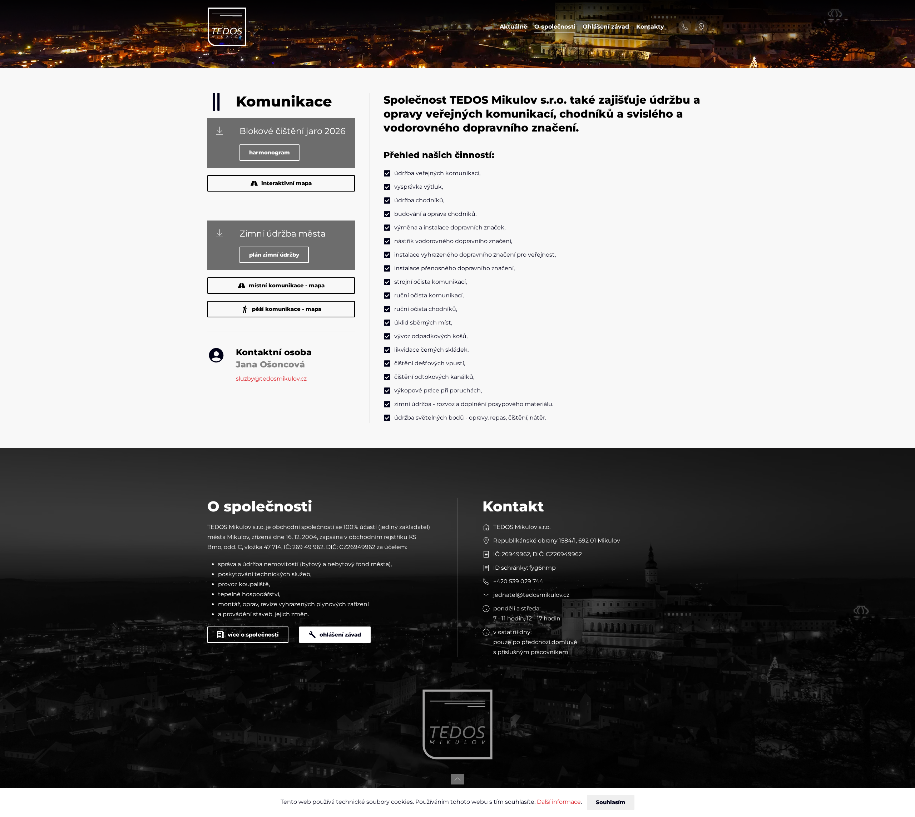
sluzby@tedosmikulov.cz (271, 378)
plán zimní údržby (274, 254)
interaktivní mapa (286, 183)
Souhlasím (610, 802)
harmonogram (269, 152)
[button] (457, 779)
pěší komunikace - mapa (286, 309)
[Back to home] (227, 27)
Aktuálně (513, 26)
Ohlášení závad (606, 26)
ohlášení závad (340, 634)
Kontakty (650, 26)
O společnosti (554, 26)
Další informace (559, 801)
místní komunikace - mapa (287, 285)
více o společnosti (253, 634)
